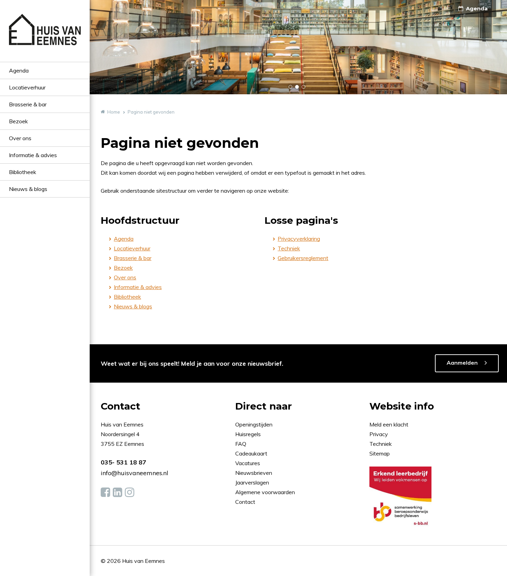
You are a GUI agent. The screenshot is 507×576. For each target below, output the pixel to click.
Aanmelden (462, 362)
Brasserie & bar (28, 104)
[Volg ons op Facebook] (105, 492)
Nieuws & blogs (28, 188)
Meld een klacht (388, 424)
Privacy (378, 434)
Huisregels (248, 434)
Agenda (19, 70)
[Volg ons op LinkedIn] (117, 492)
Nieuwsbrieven (254, 472)
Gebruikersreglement (303, 258)
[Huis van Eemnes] (45, 38)
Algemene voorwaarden (265, 492)
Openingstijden (253, 424)
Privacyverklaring (299, 238)
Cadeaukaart (252, 453)
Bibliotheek (22, 172)
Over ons (20, 138)
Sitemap (379, 453)
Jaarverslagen (252, 482)
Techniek (289, 248)
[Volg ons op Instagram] (129, 492)
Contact (245, 501)
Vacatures (247, 463)
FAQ (241, 443)
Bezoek (18, 121)
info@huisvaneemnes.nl (134, 473)
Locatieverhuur (27, 87)
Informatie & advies (33, 155)
